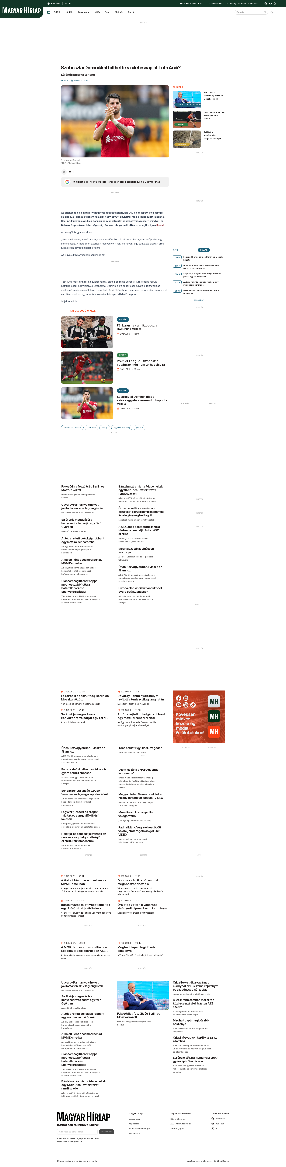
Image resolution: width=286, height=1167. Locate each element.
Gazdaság (83, 12)
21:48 (177, 274)
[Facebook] (266, 3)
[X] (275, 3)
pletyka (139, 428)
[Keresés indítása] (265, 12)
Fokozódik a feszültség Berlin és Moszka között (213, 95)
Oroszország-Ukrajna (190, 105)
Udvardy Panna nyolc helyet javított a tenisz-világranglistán (214, 117)
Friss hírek (55, 3)
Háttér (97, 12)
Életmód (119, 12)
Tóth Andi (91, 428)
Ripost (160, 225)
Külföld (69, 12)
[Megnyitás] (48, 12)
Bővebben (199, 300)
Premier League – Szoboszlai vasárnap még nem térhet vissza (141, 362)
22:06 (177, 257)
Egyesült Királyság (122, 428)
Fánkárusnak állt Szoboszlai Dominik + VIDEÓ (137, 327)
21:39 (177, 282)
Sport (107, 12)
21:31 (177, 291)
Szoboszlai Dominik (72, 428)
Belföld (57, 12)
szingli (105, 428)
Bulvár (131, 12)
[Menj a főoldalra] (22, 10)
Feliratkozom (106, 1131)
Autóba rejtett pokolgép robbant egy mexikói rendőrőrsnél (201, 283)
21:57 (177, 266)
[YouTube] (270, 3)
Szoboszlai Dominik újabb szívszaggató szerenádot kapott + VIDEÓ (142, 400)
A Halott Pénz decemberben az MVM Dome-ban (201, 291)
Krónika (182, 144)
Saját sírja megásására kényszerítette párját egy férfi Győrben (214, 137)
